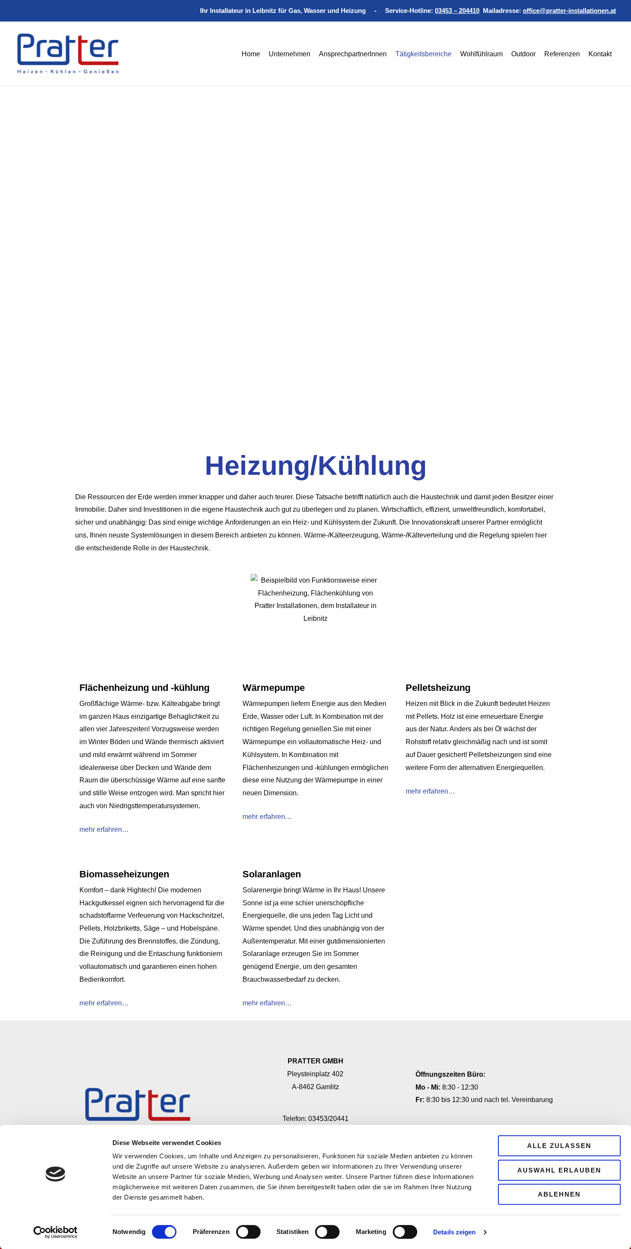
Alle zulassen (559, 1145)
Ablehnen (559, 1194)
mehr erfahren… (104, 829)
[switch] (248, 1232)
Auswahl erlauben (559, 1170)
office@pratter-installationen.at (569, 10)
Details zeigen (454, 1232)
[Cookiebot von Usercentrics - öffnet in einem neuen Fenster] (55, 1232)
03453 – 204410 (457, 10)
